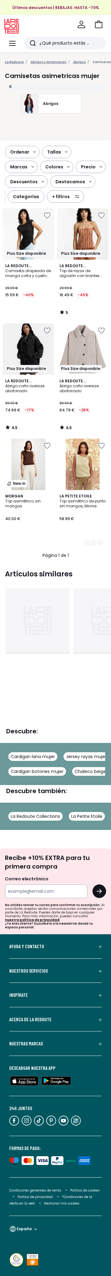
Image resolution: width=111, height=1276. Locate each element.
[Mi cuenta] (81, 24)
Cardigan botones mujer (37, 771)
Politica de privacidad (36, 1197)
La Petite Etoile (86, 816)
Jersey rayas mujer (86, 756)
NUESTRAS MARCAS (26, 1043)
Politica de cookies (85, 1190)
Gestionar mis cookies (62, 1203)
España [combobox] (24, 1228)
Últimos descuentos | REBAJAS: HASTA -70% (55, 7)
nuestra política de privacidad (32, 920)
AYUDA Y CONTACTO (26, 946)
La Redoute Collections (35, 816)
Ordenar (19, 152)
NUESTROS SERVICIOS (28, 971)
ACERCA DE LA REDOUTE (30, 1019)
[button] (98, 24)
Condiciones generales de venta (35, 1190)
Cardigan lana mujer (33, 756)
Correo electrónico (26, 879)
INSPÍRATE (18, 995)
